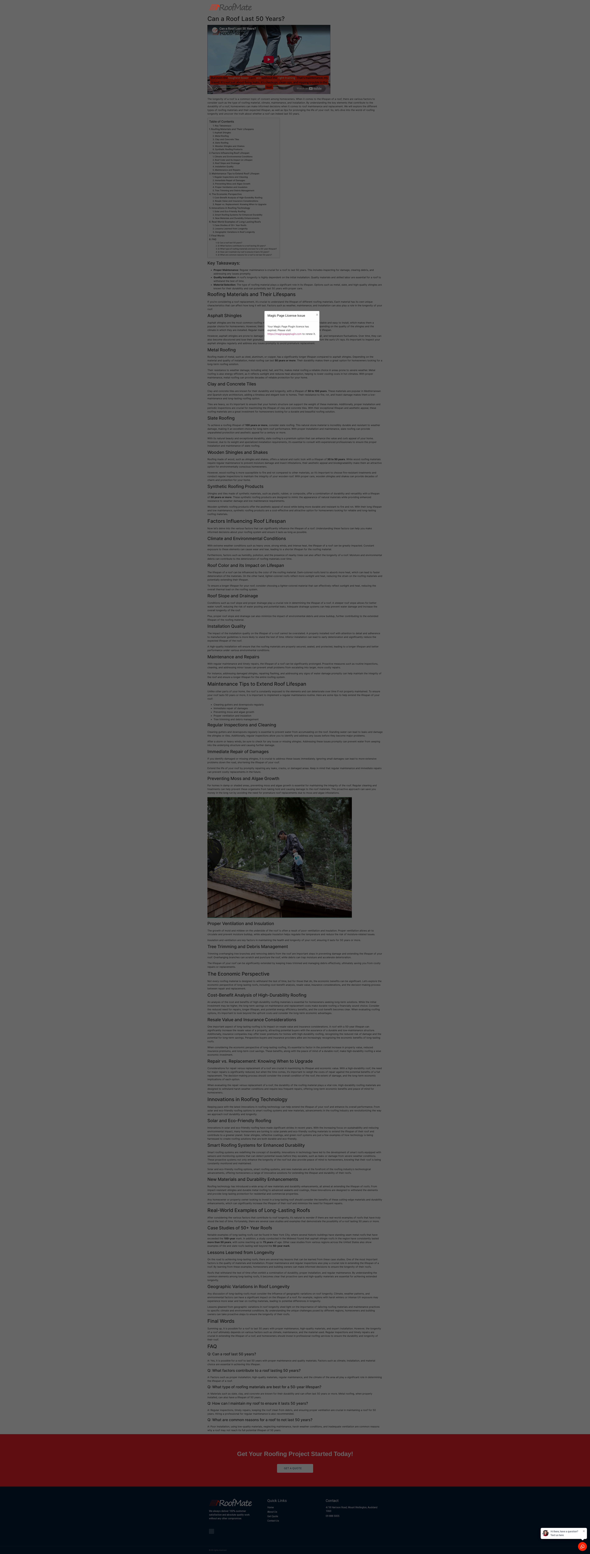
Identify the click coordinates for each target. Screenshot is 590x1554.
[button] (377, 6)
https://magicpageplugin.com (284, 333)
